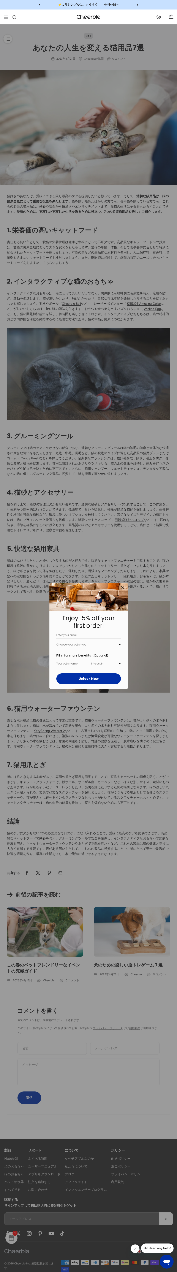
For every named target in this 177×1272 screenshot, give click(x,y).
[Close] (122, 588)
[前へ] (39, 4)
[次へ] (137, 4)
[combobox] (88, 644)
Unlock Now (89, 678)
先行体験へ (111, 4)
